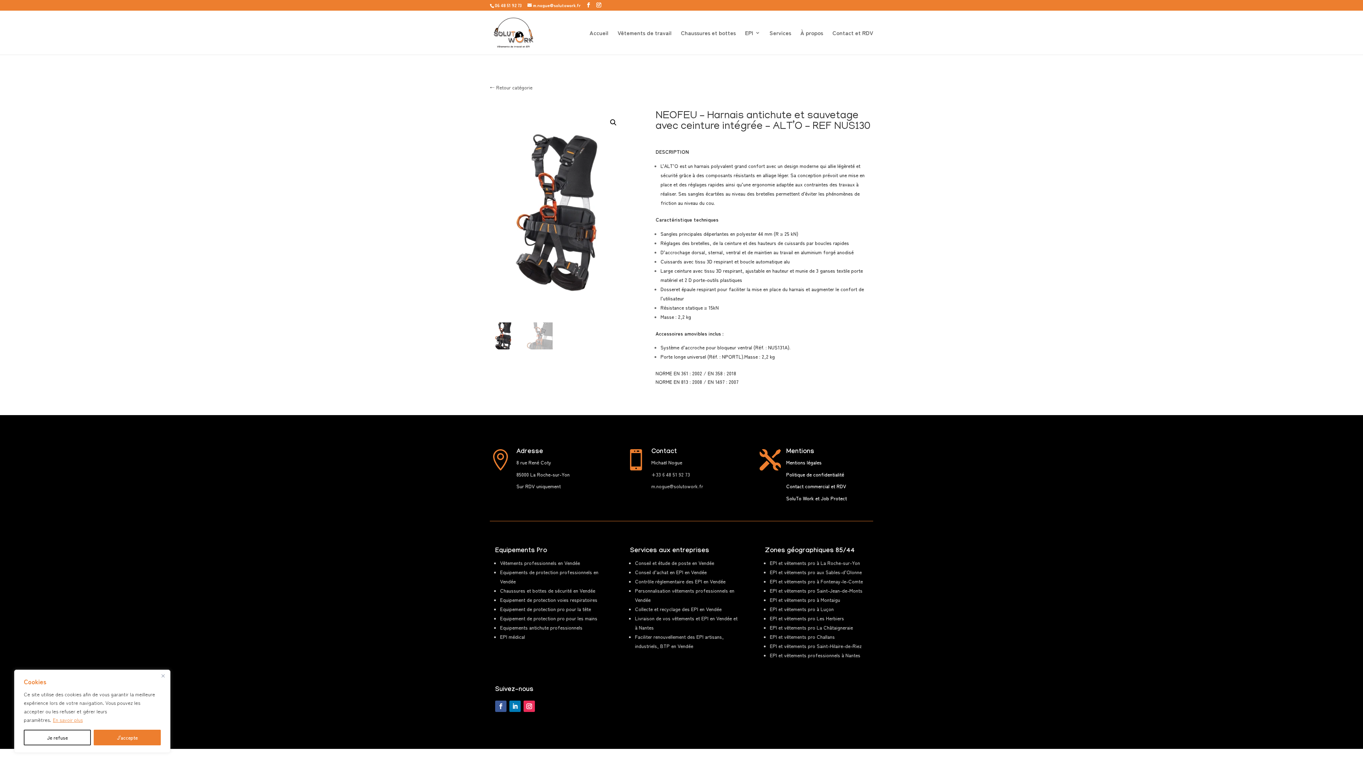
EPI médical (512, 636)
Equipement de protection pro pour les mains (548, 618)
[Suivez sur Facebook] (501, 706)
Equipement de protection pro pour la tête (545, 609)
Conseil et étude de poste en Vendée (674, 562)
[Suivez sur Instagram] (529, 706)
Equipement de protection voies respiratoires (548, 599)
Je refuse (57, 737)
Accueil (599, 33)
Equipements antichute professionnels (541, 627)
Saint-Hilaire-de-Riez (816, 645)
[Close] (163, 675)
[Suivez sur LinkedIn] (515, 706)
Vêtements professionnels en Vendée (540, 562)
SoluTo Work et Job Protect (816, 498)
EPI (749, 33)
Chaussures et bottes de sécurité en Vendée (547, 590)
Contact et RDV (852, 33)
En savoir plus (68, 719)
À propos (811, 33)
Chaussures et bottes (708, 33)
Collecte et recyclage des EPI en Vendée (678, 609)
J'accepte (127, 737)
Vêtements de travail (645, 33)
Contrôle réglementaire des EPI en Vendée (680, 581)
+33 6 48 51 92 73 (670, 474)
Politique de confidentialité (815, 474)
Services (780, 33)
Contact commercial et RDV (816, 486)
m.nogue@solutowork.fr (677, 486)
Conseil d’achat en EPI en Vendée (671, 572)
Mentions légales (804, 462)
